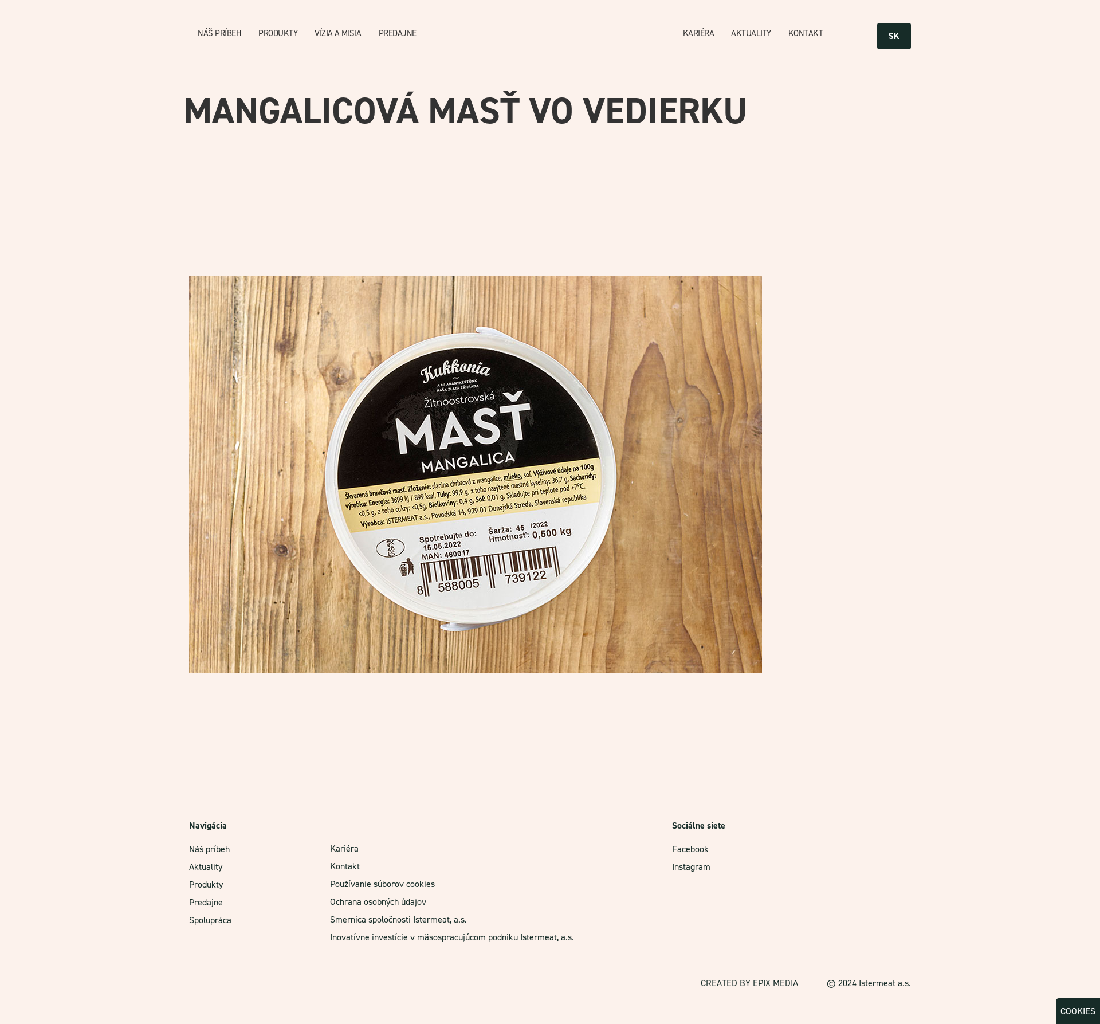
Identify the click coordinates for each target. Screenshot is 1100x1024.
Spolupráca (210, 920)
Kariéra (698, 33)
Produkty (277, 33)
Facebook (690, 849)
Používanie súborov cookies (382, 884)
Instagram (691, 867)
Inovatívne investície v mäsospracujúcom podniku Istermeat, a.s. (452, 937)
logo (555, 33)
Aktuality (751, 33)
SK (894, 36)
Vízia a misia (338, 33)
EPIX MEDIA (775, 983)
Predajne (398, 33)
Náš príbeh (219, 33)
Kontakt (805, 33)
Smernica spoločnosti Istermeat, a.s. (398, 919)
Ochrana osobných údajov (378, 902)
